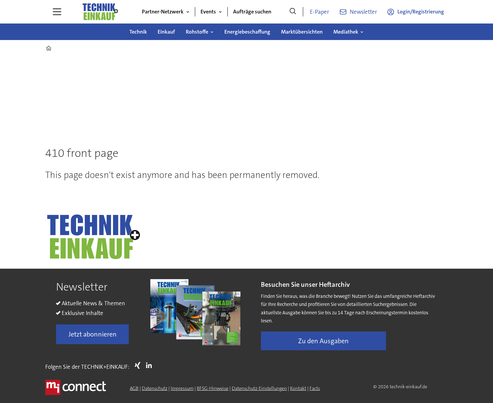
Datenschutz (154, 388)
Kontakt (298, 388)
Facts (315, 388)
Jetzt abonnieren (92, 334)
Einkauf (166, 31)
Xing (139, 365)
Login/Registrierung (420, 11)
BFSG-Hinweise (212, 388)
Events (208, 11)
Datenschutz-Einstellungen (259, 388)
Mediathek (345, 31)
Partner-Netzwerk (162, 11)
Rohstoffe (197, 31)
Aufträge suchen (252, 11)
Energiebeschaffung (247, 31)
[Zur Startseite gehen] (100, 12)
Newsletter (363, 11)
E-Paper (319, 11)
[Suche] (292, 11)
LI (151, 365)
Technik (138, 31)
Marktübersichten (302, 31)
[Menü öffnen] (57, 11)
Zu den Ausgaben (323, 341)
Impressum (182, 388)
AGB (134, 388)
